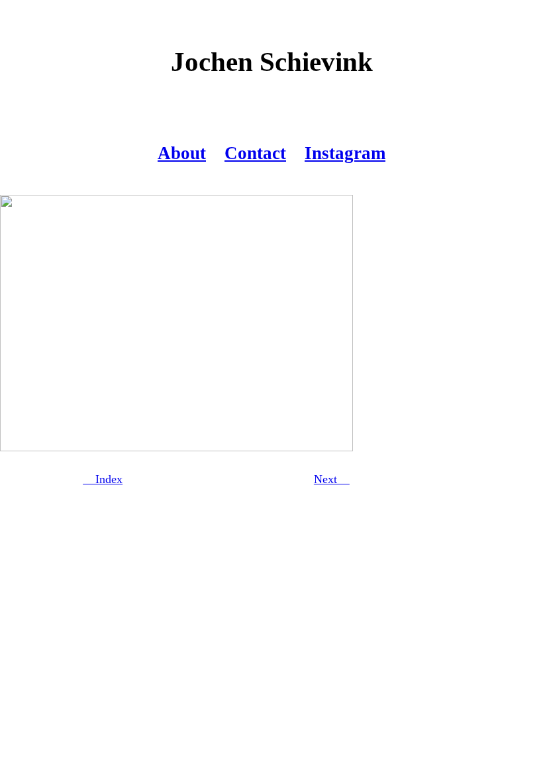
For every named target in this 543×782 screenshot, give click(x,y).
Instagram (345, 153)
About (182, 153)
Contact (255, 153)
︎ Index (103, 479)
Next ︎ (332, 479)
